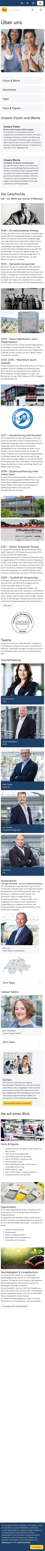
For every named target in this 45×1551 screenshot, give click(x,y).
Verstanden (36, 1547)
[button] (22, 3)
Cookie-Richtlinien (24, 1542)
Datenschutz (6, 1542)
